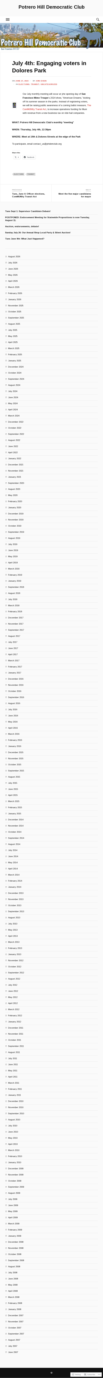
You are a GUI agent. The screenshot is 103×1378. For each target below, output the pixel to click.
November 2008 (15, 1248)
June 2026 (13, 269)
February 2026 (15, 293)
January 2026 (14, 299)
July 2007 (12, 1346)
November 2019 (15, 520)
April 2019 (13, 562)
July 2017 (12, 642)
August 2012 (14, 979)
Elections (24, 84)
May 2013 (12, 930)
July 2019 (12, 544)
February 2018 (15, 611)
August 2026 (14, 256)
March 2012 (13, 1009)
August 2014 (14, 844)
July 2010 (12, 1126)
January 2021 (14, 477)
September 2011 (16, 1046)
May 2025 (12, 336)
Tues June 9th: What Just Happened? (24, 239)
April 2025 (13, 342)
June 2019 (13, 550)
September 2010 (16, 1113)
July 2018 (12, 599)
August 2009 (14, 1193)
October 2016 (14, 691)
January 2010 (14, 1162)
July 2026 (12, 263)
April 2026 (13, 281)
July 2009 (12, 1199)
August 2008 (14, 1266)
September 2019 (16, 532)
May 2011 (12, 1070)
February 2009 (15, 1230)
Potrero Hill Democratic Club (51, 7)
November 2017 (15, 624)
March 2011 (13, 1083)
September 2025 (16, 318)
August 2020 (14, 489)
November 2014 (15, 826)
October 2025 (14, 311)
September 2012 (16, 972)
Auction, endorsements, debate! (22, 226)
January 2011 (14, 1095)
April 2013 (13, 936)
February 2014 (15, 881)
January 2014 (14, 887)
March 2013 (13, 942)
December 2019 (15, 514)
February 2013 (15, 948)
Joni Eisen (41, 81)
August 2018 (14, 593)
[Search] (95, 19)
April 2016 (13, 728)
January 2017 (14, 673)
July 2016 (12, 709)
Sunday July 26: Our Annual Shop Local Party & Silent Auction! (37, 232)
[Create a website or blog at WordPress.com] (51, 1373)
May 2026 (12, 275)
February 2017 (15, 667)
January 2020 (14, 507)
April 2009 (13, 1217)
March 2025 (13, 348)
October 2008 (14, 1254)
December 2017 (15, 618)
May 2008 (12, 1285)
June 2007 (13, 1352)
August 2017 (14, 636)
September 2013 (16, 911)
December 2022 (15, 422)
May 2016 (12, 722)
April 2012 (13, 1003)
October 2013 (14, 905)
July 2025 (12, 330)
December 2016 (15, 679)
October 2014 (14, 832)
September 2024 (16, 379)
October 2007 (14, 1328)
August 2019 (14, 538)
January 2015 (14, 813)
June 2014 (13, 856)
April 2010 (13, 1144)
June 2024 (13, 397)
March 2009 (13, 1223)
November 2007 (15, 1321)
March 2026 (13, 287)
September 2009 (16, 1187)
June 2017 (13, 648)
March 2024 (13, 416)
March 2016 (13, 734)
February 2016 (15, 740)
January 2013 (14, 954)
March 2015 (13, 801)
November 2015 (15, 758)
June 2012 (13, 991)
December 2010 (15, 1101)
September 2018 (16, 587)
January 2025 (14, 360)
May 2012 (12, 997)
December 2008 (15, 1242)
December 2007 (15, 1315)
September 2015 (16, 771)
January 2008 (14, 1309)
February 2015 (15, 807)
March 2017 (13, 660)
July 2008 (12, 1272)
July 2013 (12, 924)
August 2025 (14, 324)
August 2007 (14, 1340)
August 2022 (14, 440)
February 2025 (15, 354)
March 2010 (13, 1150)
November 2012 (15, 960)
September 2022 (16, 434)
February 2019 (15, 575)
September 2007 (16, 1334)
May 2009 (12, 1211)
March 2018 (13, 605)
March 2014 (13, 875)
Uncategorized (49, 84)
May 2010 (12, 1138)
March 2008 (13, 1297)
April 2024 (13, 409)
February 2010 (15, 1156)
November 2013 (15, 899)
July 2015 (12, 783)
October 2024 (14, 373)
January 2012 (14, 1022)
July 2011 (12, 1058)
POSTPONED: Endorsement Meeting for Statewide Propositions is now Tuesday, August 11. (47, 219)
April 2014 (13, 868)
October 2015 (14, 764)
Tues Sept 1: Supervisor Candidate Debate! (27, 211)
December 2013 (15, 893)
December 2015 (15, 752)
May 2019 (12, 556)
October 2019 (14, 526)
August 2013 (14, 917)
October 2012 (14, 966)
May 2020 (12, 495)
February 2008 (15, 1303)
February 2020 (15, 501)
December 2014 (15, 819)
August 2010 (14, 1119)
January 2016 (14, 746)
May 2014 (12, 862)
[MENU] (7, 19)
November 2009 (15, 1175)
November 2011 (15, 1034)
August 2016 (14, 703)
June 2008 (13, 1279)
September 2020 (16, 483)
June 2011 (13, 1064)
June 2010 (13, 1132)
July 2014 (12, 850)
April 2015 (13, 795)
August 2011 (14, 1052)
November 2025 (15, 305)
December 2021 (15, 464)
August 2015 (14, 777)
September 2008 (16, 1260)
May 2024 (12, 403)
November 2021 (15, 471)
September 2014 (16, 838)
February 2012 (15, 1015)
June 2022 (13, 446)
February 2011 (15, 1089)
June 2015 (13, 789)
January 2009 (14, 1236)
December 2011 (15, 1028)
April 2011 (12, 1077)
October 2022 (14, 428)
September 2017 (16, 630)
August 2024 (14, 385)
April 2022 (13, 452)
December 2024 (15, 367)
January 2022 (14, 458)
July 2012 (12, 985)
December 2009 (15, 1168)
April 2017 (13, 654)
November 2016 (15, 685)
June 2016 (13, 715)
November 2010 (15, 1107)
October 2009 (14, 1181)
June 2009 (13, 1205)
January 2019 (14, 581)
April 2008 (13, 1291)
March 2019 (13, 569)
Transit (35, 84)
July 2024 (12, 391)
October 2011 (14, 1040)
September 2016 (16, 697)
